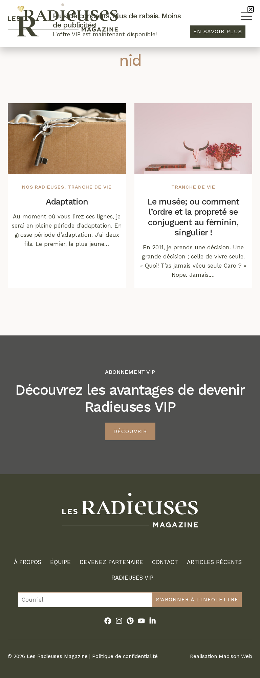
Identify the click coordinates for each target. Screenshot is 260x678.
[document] (130, 339)
